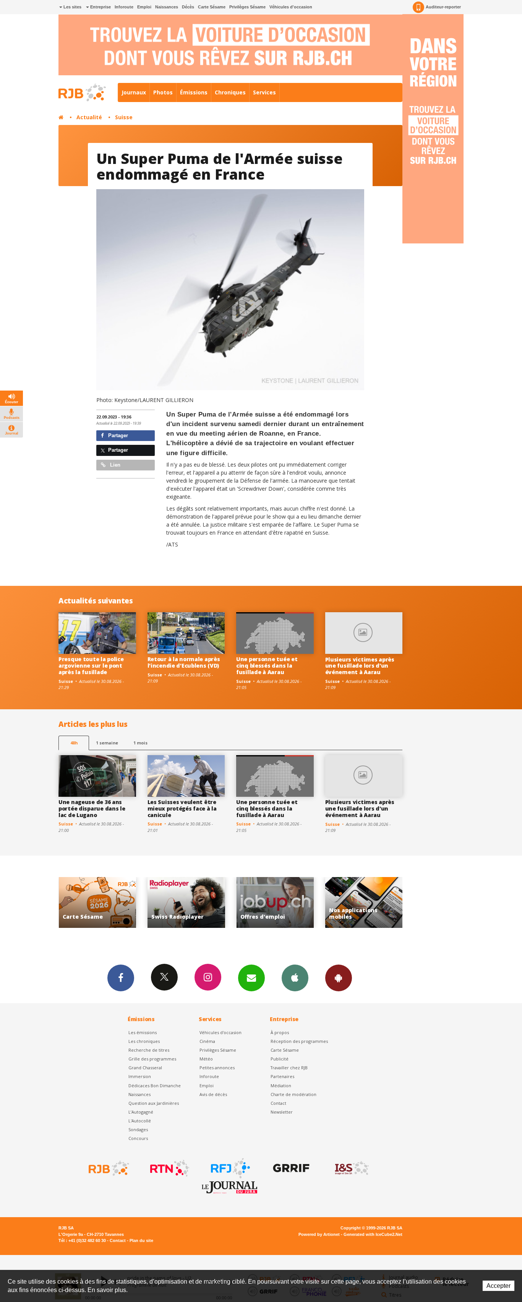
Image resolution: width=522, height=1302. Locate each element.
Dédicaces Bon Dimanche (154, 1085)
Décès (188, 7)
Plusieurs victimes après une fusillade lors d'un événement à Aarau (359, 666)
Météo (206, 1058)
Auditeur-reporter (443, 7)
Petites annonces (217, 1067)
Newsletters (251, 978)
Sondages (138, 1129)
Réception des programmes (299, 1041)
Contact (278, 1103)
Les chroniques (144, 1041)
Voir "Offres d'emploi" (188, 902)
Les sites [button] (71, 7)
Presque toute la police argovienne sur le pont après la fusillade (91, 665)
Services (264, 92)
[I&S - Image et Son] (351, 1168)
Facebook (120, 978)
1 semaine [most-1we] (107, 743)
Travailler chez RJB (289, 1067)
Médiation (281, 1085)
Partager (117, 435)
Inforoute (124, 7)
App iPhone (295, 978)
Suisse (124, 117)
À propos (280, 1032)
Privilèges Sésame (247, 7)
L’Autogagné (140, 1111)
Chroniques (230, 92)
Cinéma (207, 1041)
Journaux (134, 92)
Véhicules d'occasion (290, 7)
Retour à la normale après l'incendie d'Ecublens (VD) (184, 662)
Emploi (144, 7)
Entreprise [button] (100, 7)
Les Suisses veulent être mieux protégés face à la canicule (182, 808)
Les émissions (142, 1032)
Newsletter (282, 1111)
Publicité (280, 1058)
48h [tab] (74, 743)
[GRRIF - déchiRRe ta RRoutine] (290, 1168)
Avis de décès (213, 1094)
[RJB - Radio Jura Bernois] (108, 1168)
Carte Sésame (211, 7)
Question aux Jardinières (153, 1103)
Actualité (89, 117)
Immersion (139, 1076)
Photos (163, 92)
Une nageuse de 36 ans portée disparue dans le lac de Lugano (91, 808)
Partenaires (282, 1076)
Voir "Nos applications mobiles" (277, 902)
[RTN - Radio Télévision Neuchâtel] (169, 1168)
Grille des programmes (152, 1058)
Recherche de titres (148, 1049)
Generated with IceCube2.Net (373, 1234)
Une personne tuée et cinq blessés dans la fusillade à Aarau (266, 665)
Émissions (194, 92)
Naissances (166, 7)
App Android (338, 978)
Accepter (498, 1286)
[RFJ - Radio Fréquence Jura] (230, 1168)
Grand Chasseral (145, 1067)
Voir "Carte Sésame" (366, 902)
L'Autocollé (139, 1120)
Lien (114, 465)
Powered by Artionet (319, 1234)
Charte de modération (293, 1094)
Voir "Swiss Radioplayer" (99, 902)
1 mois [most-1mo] (140, 743)
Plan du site (141, 1240)
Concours (138, 1138)
